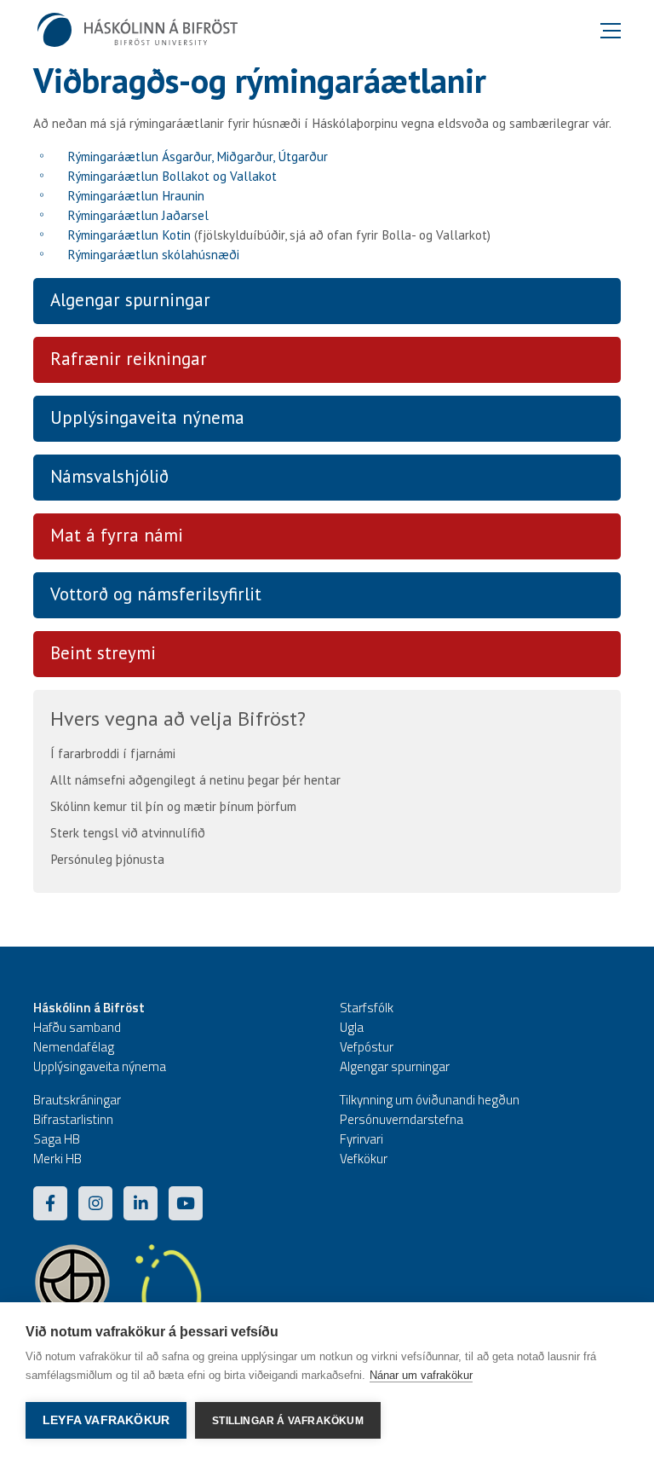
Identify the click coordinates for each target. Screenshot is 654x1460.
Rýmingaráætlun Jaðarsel (138, 215)
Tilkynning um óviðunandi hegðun (429, 1099)
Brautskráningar (77, 1099)
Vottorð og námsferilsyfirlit (155, 593)
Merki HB (57, 1158)
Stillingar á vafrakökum (288, 1421)
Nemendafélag (73, 1047)
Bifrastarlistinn (73, 1119)
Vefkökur (363, 1158)
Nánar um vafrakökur (421, 1375)
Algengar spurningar (130, 299)
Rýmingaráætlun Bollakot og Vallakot (172, 176)
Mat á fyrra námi (116, 535)
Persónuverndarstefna (401, 1119)
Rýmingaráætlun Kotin (129, 235)
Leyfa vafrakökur (106, 1420)
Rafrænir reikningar (128, 358)
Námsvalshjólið (109, 476)
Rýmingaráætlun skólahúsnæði (153, 254)
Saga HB (56, 1139)
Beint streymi (103, 652)
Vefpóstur (366, 1047)
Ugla (352, 1027)
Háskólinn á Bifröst (89, 1007)
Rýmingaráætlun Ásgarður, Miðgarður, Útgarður (197, 156)
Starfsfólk (366, 1007)
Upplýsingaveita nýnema (147, 417)
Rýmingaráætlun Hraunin (135, 196)
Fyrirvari (361, 1139)
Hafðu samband (77, 1027)
